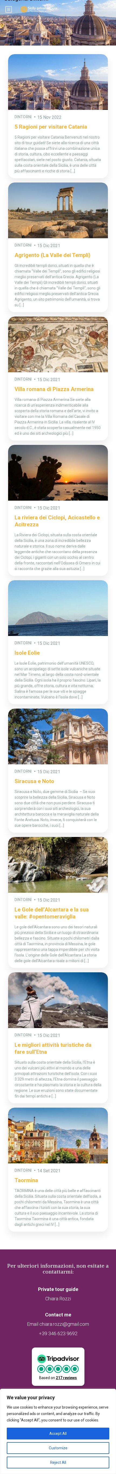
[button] (58, 1367)
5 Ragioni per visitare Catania (51, 127)
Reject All (58, 1462)
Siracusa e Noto (34, 781)
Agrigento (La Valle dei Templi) (52, 255)
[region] (58, 1431)
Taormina (26, 1180)
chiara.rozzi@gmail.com (64, 1324)
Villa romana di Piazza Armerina (54, 389)
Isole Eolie (27, 653)
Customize (58, 1448)
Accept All (58, 1433)
